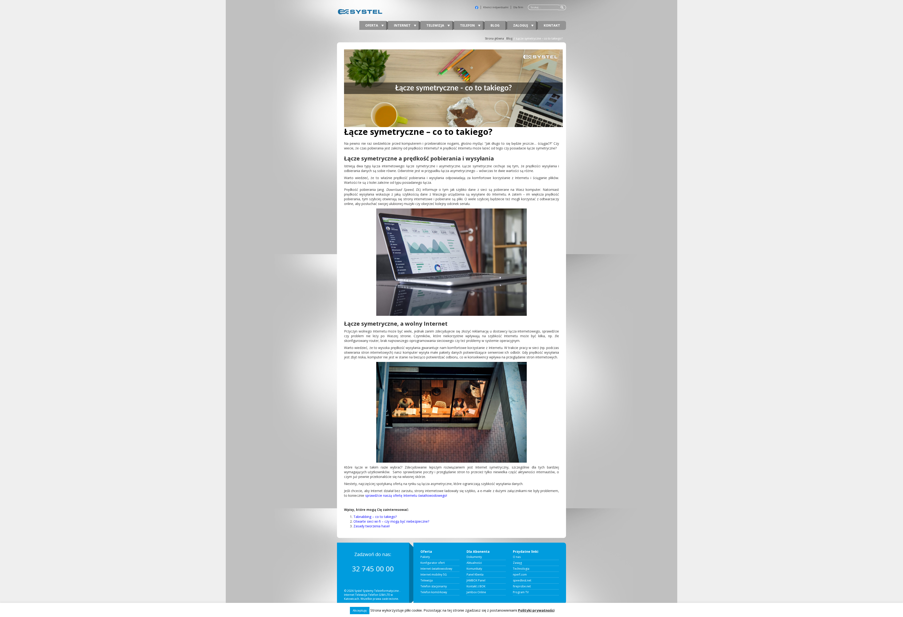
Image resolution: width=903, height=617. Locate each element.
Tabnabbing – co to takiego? (375, 516)
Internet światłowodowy (436, 568)
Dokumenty (474, 557)
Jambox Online (476, 592)
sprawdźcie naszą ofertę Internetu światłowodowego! (406, 495)
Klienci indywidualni (495, 7)
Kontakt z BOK (476, 586)
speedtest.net (522, 580)
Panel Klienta (475, 574)
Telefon (468, 25)
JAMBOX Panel (476, 580)
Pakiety (425, 557)
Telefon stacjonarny (433, 586)
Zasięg (517, 562)
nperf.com (520, 574)
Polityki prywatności (536, 610)
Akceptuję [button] (360, 610)
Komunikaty (474, 568)
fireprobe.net (522, 586)
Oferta (372, 25)
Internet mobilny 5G (433, 574)
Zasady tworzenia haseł (371, 526)
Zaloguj (521, 25)
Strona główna (494, 38)
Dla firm (518, 7)
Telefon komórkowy (433, 592)
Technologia (521, 568)
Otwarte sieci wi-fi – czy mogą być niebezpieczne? (391, 521)
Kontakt (552, 25)
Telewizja (435, 25)
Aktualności (474, 562)
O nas (517, 557)
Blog (495, 25)
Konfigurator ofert (432, 562)
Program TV (521, 592)
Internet (403, 25)
